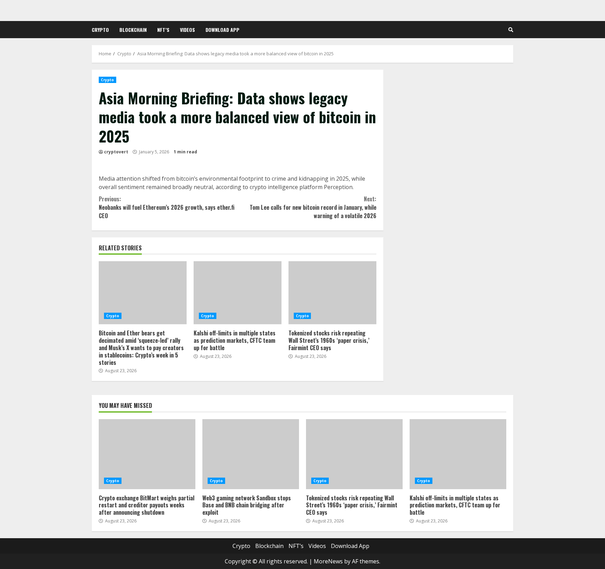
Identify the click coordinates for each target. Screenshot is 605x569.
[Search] (510, 29)
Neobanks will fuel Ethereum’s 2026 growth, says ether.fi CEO (167, 207)
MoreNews (328, 561)
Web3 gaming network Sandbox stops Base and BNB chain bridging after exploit (250, 454)
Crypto (100, 29)
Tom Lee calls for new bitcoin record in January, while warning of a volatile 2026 (313, 207)
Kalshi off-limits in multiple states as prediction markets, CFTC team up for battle (237, 292)
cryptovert (116, 152)
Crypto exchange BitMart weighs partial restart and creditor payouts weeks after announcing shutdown (147, 454)
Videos (187, 29)
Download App (222, 29)
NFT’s (163, 29)
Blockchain (133, 29)
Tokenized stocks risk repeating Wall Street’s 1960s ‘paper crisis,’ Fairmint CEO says (332, 292)
